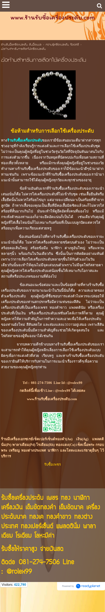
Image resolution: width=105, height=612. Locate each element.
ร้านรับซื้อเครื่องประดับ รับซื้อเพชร (21, 45)
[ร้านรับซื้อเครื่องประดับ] (52, 94)
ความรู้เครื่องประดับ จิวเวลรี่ (62, 45)
